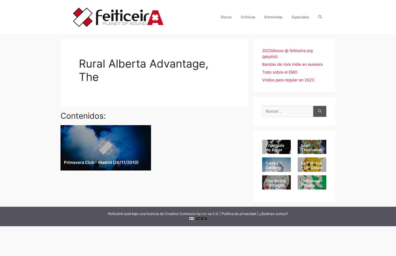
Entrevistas (273, 17)
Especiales (300, 17)
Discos (226, 17)
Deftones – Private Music (312, 186)
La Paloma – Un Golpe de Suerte (311, 168)
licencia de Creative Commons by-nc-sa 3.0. (182, 214)
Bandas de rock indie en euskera (292, 64)
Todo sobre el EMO (279, 72)
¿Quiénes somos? (273, 214)
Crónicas (248, 17)
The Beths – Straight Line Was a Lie (276, 188)
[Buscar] (319, 111)
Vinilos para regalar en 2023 (288, 80)
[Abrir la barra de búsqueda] (320, 17)
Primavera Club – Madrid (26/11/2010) (101, 162)
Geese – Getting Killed (274, 168)
